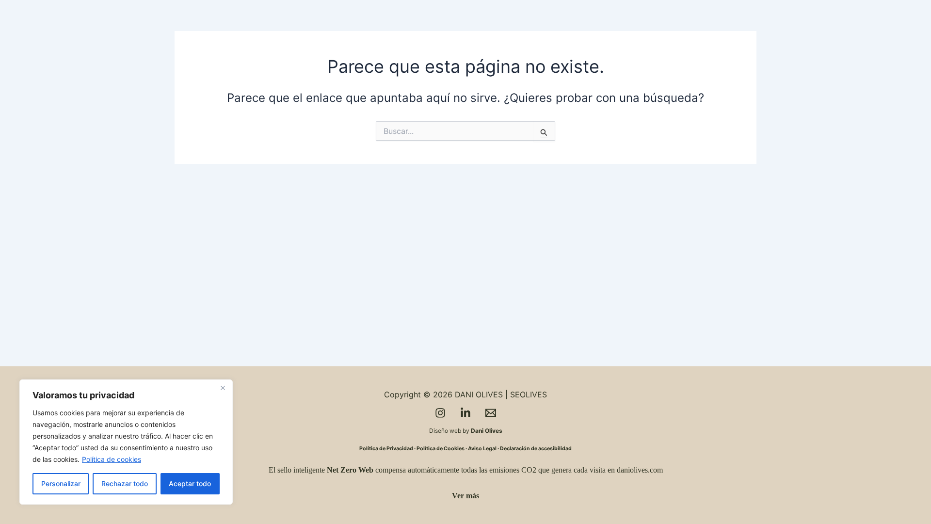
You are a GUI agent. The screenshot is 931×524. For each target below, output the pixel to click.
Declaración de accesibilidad (536, 448)
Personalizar (60, 483)
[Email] (490, 413)
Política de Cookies (441, 448)
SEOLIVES (528, 394)
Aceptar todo (190, 483)
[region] (126, 442)
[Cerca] (222, 387)
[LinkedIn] (465, 413)
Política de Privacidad (386, 448)
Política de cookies (111, 459)
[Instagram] (440, 413)
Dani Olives (486, 430)
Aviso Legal (482, 448)
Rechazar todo (124, 483)
